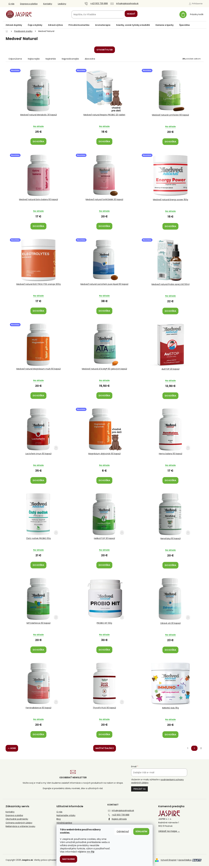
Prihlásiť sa (139, 788)
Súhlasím (141, 831)
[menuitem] (14, 25)
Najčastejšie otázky (65, 815)
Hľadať (131, 13)
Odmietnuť (123, 831)
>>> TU (90, 851)
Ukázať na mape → (169, 831)
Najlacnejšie (34, 58)
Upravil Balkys (184, 860)
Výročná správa (64, 822)
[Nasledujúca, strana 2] (194, 748)
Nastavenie (68, 859)
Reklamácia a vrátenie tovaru (20, 826)
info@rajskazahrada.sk (123, 810)
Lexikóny (62, 3)
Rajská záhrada (119, 819)
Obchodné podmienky (17, 819)
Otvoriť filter (105, 49)
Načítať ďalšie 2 (105, 748)
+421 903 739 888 (120, 814)
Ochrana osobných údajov (19, 822)
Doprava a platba (28, 3)
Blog (58, 819)
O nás (11, 3)
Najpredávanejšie (70, 58)
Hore (13, 748)
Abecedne (90, 58)
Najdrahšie (51, 58)
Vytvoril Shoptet (169, 860)
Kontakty (47, 3)
